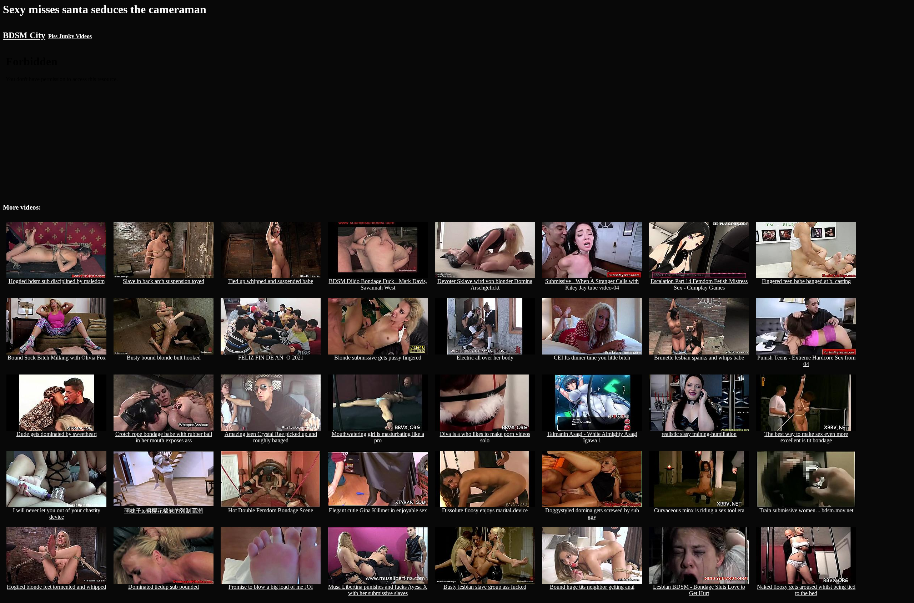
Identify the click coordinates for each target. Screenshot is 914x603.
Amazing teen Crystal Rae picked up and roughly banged (271, 437)
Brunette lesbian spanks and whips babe (699, 358)
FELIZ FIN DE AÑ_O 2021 (270, 358)
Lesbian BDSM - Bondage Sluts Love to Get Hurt (699, 590)
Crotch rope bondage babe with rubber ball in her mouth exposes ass (163, 437)
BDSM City (24, 35)
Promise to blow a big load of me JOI (270, 587)
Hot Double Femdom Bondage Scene (270, 510)
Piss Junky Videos (70, 36)
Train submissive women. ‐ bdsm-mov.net (806, 510)
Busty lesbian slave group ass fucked (484, 587)
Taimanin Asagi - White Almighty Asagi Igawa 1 (592, 437)
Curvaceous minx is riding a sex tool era (699, 510)
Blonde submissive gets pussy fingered (377, 358)
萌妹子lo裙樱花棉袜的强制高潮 (163, 511)
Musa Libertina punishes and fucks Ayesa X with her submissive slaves (377, 590)
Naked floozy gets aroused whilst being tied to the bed (806, 590)
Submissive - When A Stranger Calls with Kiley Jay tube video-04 (592, 284)
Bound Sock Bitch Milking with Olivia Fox (56, 358)
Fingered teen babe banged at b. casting (806, 281)
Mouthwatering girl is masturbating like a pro (378, 437)
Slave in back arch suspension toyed (163, 281)
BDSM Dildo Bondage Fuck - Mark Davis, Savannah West (378, 284)
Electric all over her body (485, 358)
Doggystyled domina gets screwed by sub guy (592, 513)
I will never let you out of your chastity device (56, 513)
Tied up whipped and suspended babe (270, 281)
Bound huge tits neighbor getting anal (592, 587)
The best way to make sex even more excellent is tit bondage (806, 437)
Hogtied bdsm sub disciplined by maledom (57, 281)
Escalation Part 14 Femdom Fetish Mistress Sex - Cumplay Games (699, 284)
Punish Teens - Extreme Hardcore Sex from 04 (806, 361)
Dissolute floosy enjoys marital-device (485, 510)
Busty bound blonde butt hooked (164, 358)
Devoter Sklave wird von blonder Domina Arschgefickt (484, 284)
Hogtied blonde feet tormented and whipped (56, 587)
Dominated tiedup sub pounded (163, 587)
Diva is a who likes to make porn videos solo (485, 437)
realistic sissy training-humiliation (699, 434)
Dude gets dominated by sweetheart (56, 434)
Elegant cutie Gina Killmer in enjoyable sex (378, 510)
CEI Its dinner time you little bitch (592, 358)
